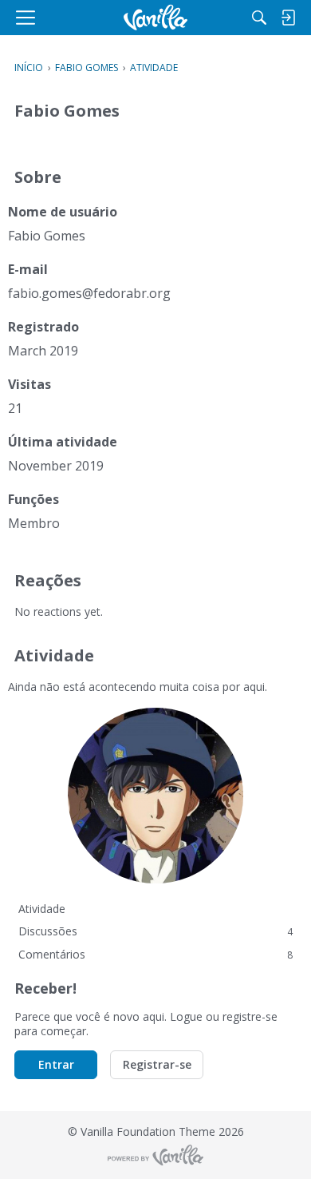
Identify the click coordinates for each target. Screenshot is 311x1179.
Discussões (155, 931)
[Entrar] (288, 17)
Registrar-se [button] (157, 1064)
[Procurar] (259, 17)
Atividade (41, 908)
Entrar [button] (56, 1064)
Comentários (155, 954)
